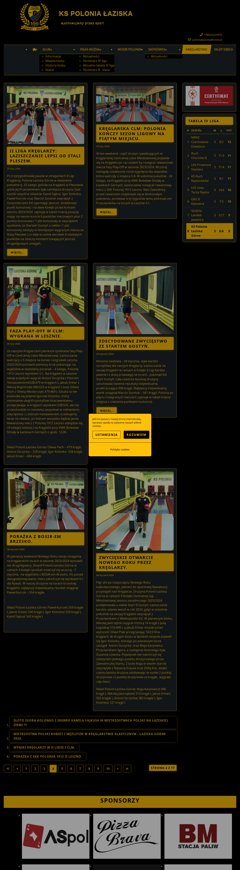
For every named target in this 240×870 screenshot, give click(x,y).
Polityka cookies (120, 449)
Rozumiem (136, 435)
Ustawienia (106, 435)
